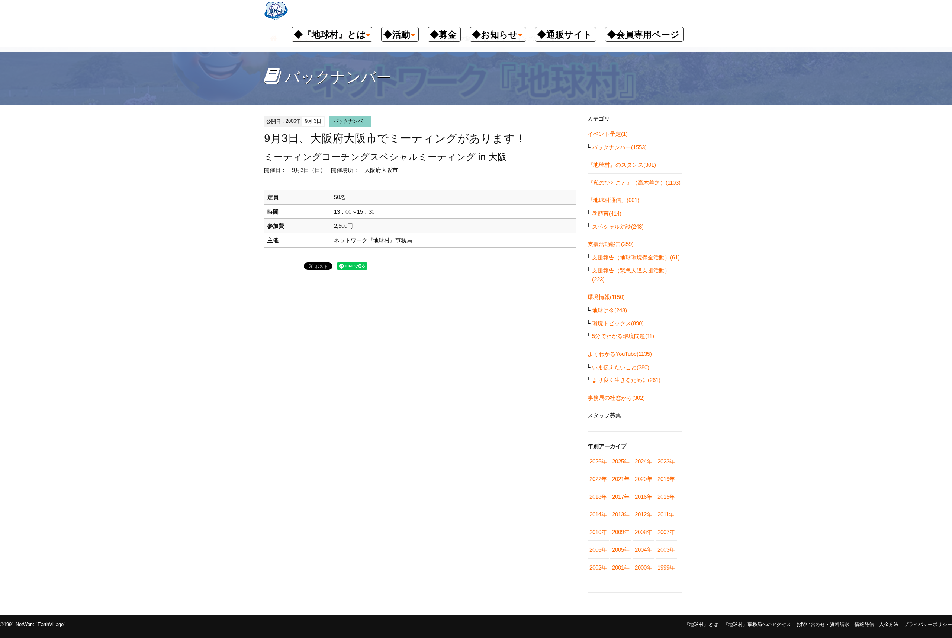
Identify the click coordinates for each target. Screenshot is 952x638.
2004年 (643, 549)
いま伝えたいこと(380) (620, 367)
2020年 (643, 479)
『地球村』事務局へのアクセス (757, 624)
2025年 (621, 461)
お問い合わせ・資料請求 (822, 624)
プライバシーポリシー (928, 624)
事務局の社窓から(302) (616, 398)
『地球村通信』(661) (613, 200)
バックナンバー (350, 121)
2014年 (598, 514)
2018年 (598, 497)
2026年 (598, 461)
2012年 (643, 514)
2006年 (598, 549)
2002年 (598, 567)
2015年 (666, 497)
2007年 (666, 532)
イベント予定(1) (608, 134)
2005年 (621, 549)
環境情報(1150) (606, 297)
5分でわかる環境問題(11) (623, 336)
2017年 (621, 497)
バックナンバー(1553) (619, 147)
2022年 (598, 479)
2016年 (643, 497)
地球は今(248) (609, 310)
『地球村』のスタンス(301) (622, 165)
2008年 (643, 532)
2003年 (666, 549)
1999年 (666, 567)
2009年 (621, 532)
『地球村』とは (701, 624)
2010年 (598, 532)
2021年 (621, 479)
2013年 (621, 514)
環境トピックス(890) (618, 323)
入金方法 (888, 624)
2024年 (643, 461)
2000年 (643, 567)
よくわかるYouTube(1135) (620, 354)
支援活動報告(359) (611, 244)
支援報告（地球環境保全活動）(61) (636, 257)
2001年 (621, 567)
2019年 (666, 479)
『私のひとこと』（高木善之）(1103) (634, 182)
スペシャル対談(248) (618, 226)
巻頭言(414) (606, 213)
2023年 (666, 461)
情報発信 (864, 624)
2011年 (665, 514)
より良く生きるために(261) (626, 380)
